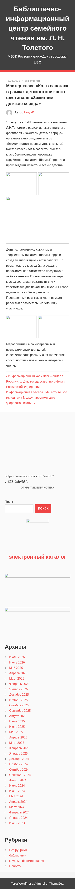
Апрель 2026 (18, 673)
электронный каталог (37, 556)
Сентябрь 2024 (20, 775)
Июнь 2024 (17, 791)
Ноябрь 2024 (18, 764)
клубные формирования (26, 861)
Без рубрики (32, 80)
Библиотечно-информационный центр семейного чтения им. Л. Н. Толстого (37, 28)
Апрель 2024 (18, 801)
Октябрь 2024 (19, 769)
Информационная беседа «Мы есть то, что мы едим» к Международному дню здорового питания (36, 397)
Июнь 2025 (17, 727)
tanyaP (29, 112)
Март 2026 (16, 678)
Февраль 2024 (19, 812)
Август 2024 (17, 780)
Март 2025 (16, 743)
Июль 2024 (17, 785)
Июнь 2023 (17, 823)
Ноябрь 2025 (18, 700)
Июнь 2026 (17, 662)
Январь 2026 (18, 689)
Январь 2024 (18, 818)
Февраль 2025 (19, 748)
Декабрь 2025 (19, 694)
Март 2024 (16, 807)
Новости (15, 866)
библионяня (17, 855)
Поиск (9, 502)
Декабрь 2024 (19, 759)
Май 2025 (16, 732)
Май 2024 (16, 796)
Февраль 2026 (19, 684)
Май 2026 (16, 668)
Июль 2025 (17, 721)
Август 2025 (17, 716)
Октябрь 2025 (19, 705)
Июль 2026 (17, 657)
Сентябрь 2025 (20, 710)
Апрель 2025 (18, 737)
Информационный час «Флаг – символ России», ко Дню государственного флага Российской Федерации (35, 381)
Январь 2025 (18, 753)
